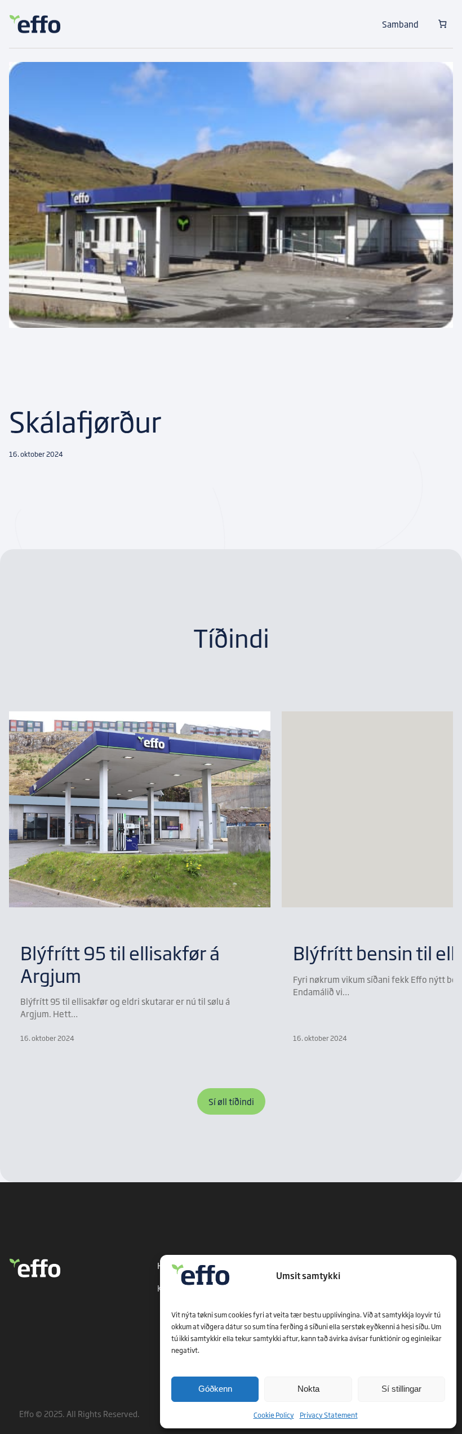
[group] (139, 877)
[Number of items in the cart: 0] (442, 24)
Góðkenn (215, 1388)
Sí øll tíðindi (231, 1101)
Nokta (308, 1388)
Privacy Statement (329, 1415)
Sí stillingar (401, 1388)
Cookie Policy (274, 1415)
